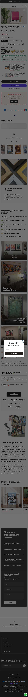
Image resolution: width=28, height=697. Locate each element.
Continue (14, 353)
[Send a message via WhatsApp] (25, 694)
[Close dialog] (23, 341)
